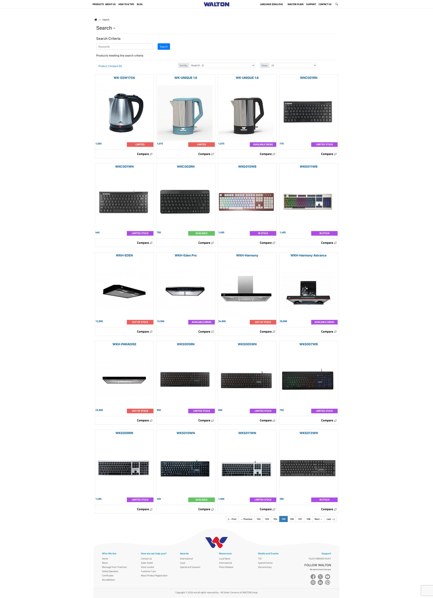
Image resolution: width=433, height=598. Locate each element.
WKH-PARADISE (124, 344)
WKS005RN (186, 344)
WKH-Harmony (247, 255)
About (105, 563)
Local (182, 563)
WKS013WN (309, 433)
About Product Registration (154, 575)
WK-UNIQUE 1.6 (185, 78)
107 (300, 519)
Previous (246, 519)
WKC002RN (186, 166)
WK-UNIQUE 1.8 (247, 78)
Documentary (265, 567)
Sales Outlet (147, 563)
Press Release (226, 567)
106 (292, 519)
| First (232, 519)
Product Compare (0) (110, 66)
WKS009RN (124, 433)
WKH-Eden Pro (186, 255)
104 (275, 519)
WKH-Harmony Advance (309, 255)
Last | (331, 519)
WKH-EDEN (124, 255)
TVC (260, 558)
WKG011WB (308, 166)
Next (318, 519)
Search (105, 19)
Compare (143, 154)
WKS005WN (247, 344)
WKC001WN (124, 166)
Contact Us (146, 558)
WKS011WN (247, 433)
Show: (264, 65)
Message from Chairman (114, 567)
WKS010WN (186, 433)
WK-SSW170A (124, 78)
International (186, 558)
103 (267, 519)
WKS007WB (308, 344)
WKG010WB (247, 166)
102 (259, 519)
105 (284, 519)
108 (308, 519)
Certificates (107, 575)
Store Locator (147, 567)
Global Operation (110, 571)
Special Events (265, 563)
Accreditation (108, 579)
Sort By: (184, 65)
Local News (224, 558)
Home (105, 558)
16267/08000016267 (319, 558)
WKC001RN (308, 78)
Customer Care (148, 571)
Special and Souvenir (190, 567)
